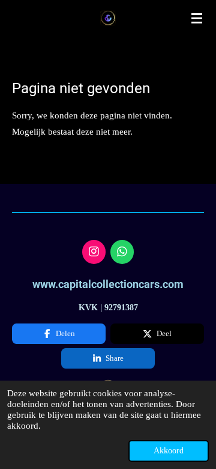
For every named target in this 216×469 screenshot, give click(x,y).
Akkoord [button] (169, 450)
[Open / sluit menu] (197, 18)
